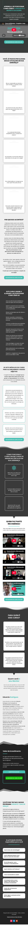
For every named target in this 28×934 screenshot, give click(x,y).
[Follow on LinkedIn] (14, 921)
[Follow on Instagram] (11, 921)
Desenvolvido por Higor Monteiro (14, 917)
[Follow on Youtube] (17, 921)
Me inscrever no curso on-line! (14, 42)
